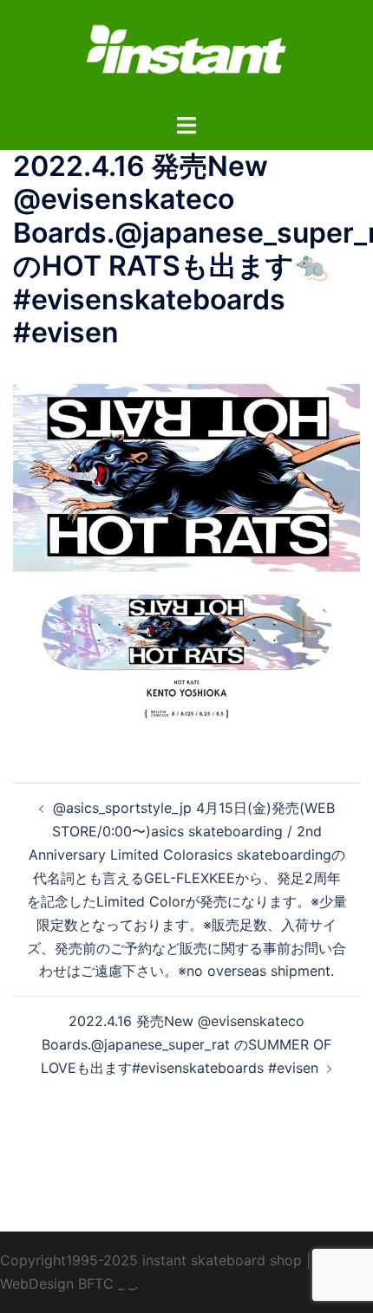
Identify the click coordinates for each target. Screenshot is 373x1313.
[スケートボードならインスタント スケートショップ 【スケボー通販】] (186, 54)
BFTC (96, 1283)
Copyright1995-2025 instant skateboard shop (151, 1260)
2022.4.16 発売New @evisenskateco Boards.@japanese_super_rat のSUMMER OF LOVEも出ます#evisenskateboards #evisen (186, 1044)
